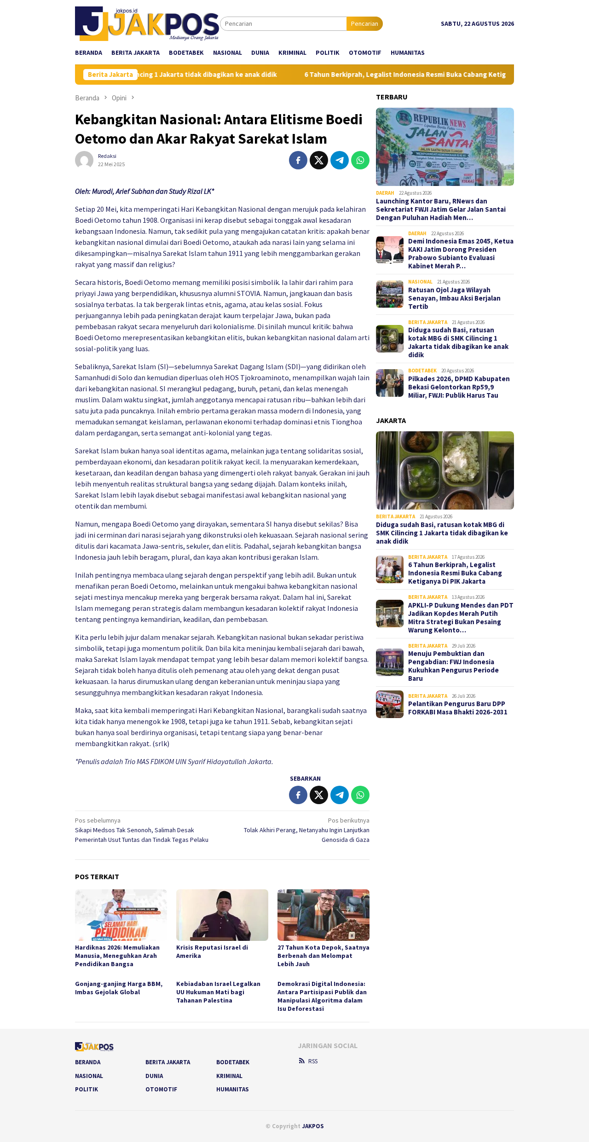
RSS (313, 1061)
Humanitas (232, 1089)
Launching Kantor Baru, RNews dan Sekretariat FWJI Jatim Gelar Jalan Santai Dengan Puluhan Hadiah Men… (441, 209)
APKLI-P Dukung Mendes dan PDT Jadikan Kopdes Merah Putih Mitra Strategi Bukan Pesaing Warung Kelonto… (461, 617)
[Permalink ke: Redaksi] (84, 159)
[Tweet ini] (319, 160)
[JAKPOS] (147, 23)
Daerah (385, 193)
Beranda (87, 1062)
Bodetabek (422, 370)
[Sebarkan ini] (298, 160)
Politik (86, 1089)
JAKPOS (313, 1126)
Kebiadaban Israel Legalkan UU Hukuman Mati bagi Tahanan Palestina (218, 992)
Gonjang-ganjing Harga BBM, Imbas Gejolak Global (118, 988)
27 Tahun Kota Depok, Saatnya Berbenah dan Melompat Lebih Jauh (323, 955)
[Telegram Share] (339, 160)
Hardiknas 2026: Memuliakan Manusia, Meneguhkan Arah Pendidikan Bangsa (117, 955)
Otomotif (161, 1089)
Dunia (154, 1076)
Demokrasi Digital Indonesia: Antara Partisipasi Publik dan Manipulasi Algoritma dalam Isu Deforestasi (322, 996)
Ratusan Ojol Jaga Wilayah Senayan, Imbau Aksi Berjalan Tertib (454, 298)
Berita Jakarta (427, 322)
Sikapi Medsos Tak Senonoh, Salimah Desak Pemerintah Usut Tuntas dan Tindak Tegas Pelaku (141, 830)
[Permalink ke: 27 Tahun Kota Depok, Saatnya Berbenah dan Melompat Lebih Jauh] (323, 915)
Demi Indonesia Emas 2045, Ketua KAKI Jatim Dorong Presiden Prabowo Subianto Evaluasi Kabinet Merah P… (461, 253)
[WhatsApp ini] (360, 160)
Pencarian (364, 23)
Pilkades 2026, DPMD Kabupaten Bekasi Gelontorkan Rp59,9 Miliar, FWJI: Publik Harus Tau (459, 387)
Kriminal (229, 1076)
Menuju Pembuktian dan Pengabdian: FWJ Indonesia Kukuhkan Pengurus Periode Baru (453, 666)
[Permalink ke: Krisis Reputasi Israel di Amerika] (222, 915)
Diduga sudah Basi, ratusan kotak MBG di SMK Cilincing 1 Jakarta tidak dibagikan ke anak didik (458, 342)
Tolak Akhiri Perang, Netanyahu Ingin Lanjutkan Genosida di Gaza (307, 830)
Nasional (420, 281)
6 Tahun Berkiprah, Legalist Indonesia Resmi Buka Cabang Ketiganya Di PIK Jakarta (416, 74)
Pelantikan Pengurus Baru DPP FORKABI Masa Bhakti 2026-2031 (458, 708)
